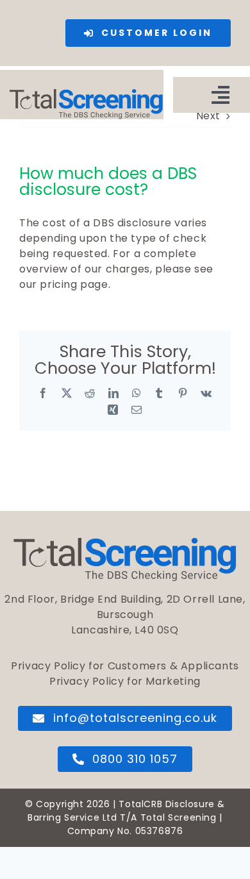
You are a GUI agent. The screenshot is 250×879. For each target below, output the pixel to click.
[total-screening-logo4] (86, 94)
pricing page (74, 284)
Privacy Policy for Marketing (125, 681)
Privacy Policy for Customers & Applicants (125, 665)
